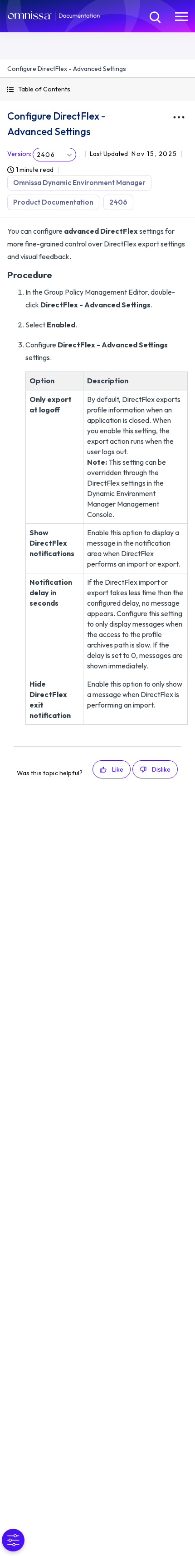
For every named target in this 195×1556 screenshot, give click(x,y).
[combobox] (54, 154)
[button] (97, 89)
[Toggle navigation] (181, 16)
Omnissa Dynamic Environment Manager (79, 182)
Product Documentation (53, 202)
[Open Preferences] (13, 1540)
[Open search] (154, 16)
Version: (19, 154)
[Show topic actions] (179, 117)
